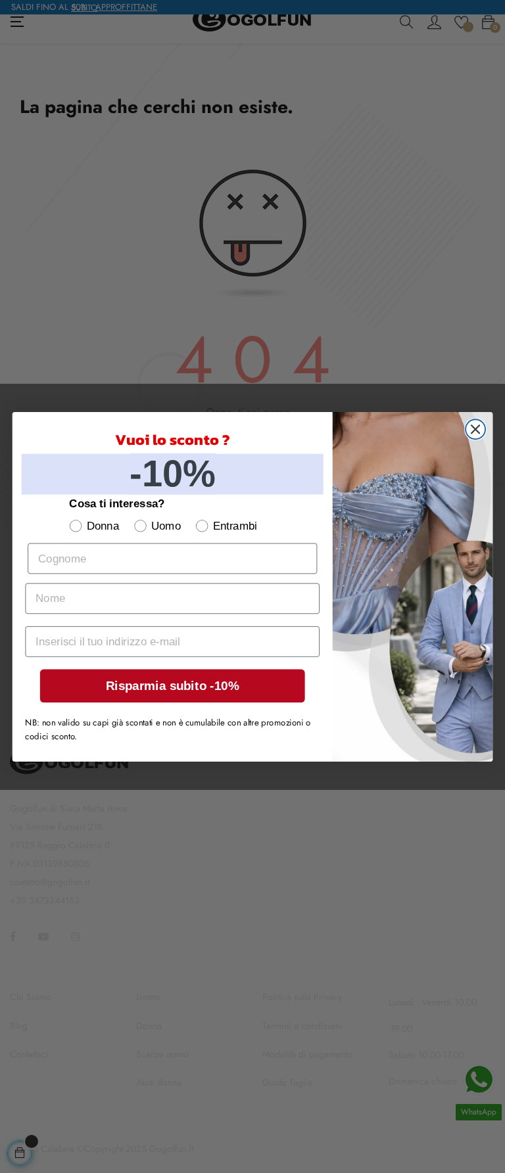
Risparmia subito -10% (172, 686)
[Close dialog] (475, 429)
